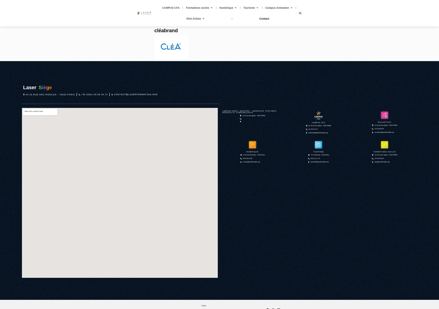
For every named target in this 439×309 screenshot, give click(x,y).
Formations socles (197, 7)
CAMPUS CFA (171, 7)
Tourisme (249, 7)
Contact (264, 18)
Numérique (226, 7)
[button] (300, 13)
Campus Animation (277, 7)
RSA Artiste (193, 18)
